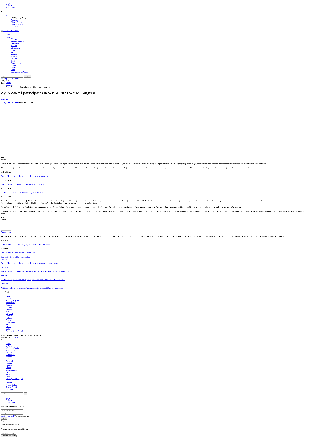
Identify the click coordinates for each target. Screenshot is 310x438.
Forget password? (8, 416)
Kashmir (14, 50)
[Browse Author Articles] (6, 230)
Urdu (13, 70)
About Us (14, 20)
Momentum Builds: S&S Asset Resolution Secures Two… (23, 184)
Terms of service (17, 24)
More (8, 16)
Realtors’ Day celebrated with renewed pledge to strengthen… (24, 176)
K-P (12, 52)
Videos (13, 67)
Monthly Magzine (17, 41)
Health (13, 65)
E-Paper (14, 39)
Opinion (14, 59)
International (15, 48)
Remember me (23, 416)
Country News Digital (19, 72)
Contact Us (15, 26)
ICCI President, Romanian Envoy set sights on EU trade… (23, 193)
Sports (13, 61)
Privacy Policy (16, 22)
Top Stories (15, 43)
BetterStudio (18, 337)
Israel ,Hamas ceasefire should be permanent (18, 253)
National (14, 46)
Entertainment (16, 63)
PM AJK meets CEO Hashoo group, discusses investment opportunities (28, 244)
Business (14, 57)
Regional (14, 54)
